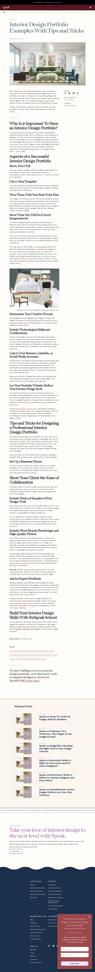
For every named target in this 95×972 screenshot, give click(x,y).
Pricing (32, 885)
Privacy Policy (34, 936)
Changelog (51, 885)
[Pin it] (73, 93)
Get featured (52, 909)
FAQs (32, 920)
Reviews (33, 950)
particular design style (18, 323)
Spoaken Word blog (55, 897)
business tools (30, 570)
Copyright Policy (35, 939)
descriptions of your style (26, 409)
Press (32, 953)
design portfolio (43, 101)
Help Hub (33, 923)
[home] (9, 7)
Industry (13, 20)
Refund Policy (35, 926)
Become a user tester (38, 894)
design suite (32, 681)
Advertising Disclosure (38, 929)
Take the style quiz (55, 894)
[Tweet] (69, 93)
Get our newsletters (55, 891)
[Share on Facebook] (65, 93)
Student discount (36, 891)
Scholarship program (37, 888)
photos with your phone (19, 563)
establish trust (28, 149)
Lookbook (33, 959)
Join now (16, 851)
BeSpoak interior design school (54, 902)
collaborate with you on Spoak (22, 489)
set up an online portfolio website (23, 439)
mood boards (41, 247)
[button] (90, 7)
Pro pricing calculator (55, 906)
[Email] (78, 93)
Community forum (54, 888)
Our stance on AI (36, 962)
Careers (33, 956)
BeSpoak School (29, 627)
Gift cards (33, 897)
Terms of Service (36, 932)
